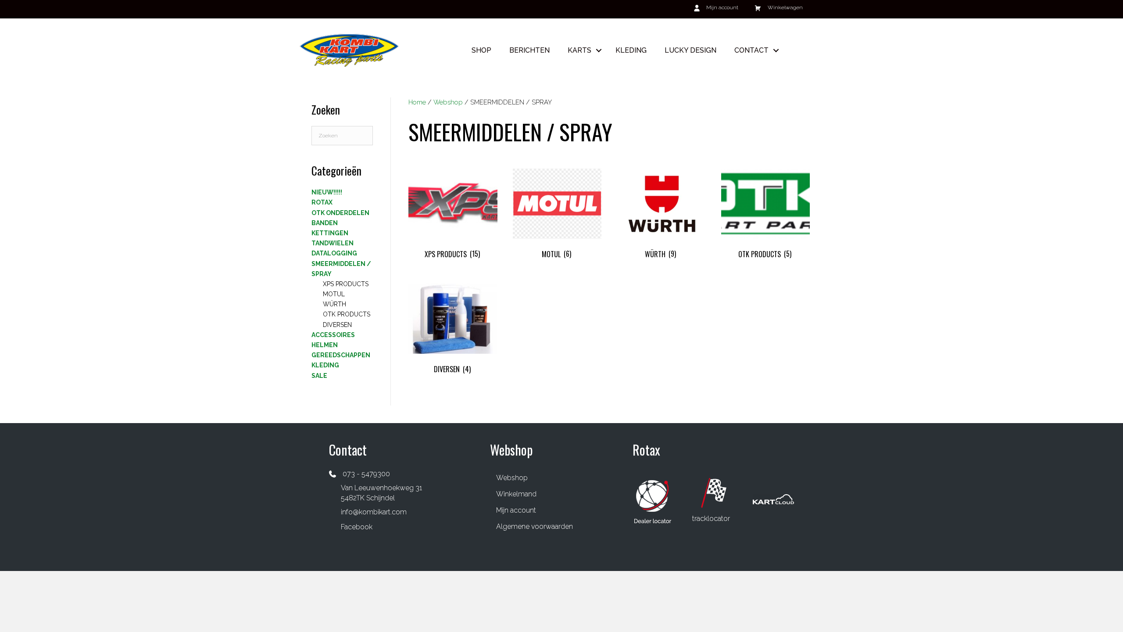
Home (417, 102)
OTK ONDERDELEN (340, 212)
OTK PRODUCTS (346, 314)
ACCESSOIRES (333, 334)
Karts (579, 50)
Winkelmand (516, 494)
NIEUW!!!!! (326, 192)
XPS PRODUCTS (345, 283)
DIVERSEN (337, 324)
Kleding (631, 50)
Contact (751, 50)
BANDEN (324, 222)
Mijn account (516, 510)
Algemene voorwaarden (534, 526)
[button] (598, 50)
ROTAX (322, 202)
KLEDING (325, 365)
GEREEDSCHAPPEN (340, 355)
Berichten (529, 50)
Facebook (356, 527)
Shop (481, 50)
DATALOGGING (334, 253)
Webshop (448, 102)
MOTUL (334, 294)
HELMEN (324, 344)
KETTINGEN (329, 233)
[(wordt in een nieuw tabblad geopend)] (652, 501)
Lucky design (690, 50)
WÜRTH (334, 304)
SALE (319, 375)
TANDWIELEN (332, 243)
